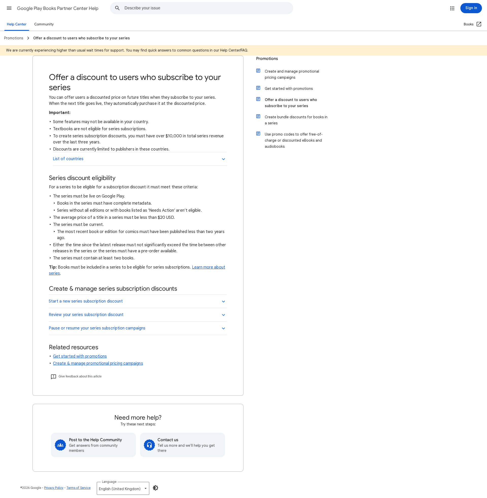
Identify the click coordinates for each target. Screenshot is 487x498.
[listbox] (123, 488)
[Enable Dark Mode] (155, 488)
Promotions (267, 58)
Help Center (17, 24)
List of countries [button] (68, 158)
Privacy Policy (53, 488)
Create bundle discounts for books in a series (296, 120)
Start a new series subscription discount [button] (86, 301)
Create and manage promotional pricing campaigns (292, 74)
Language (109, 482)
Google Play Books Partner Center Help (57, 8)
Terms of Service (78, 488)
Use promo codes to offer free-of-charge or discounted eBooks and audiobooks (294, 140)
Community (44, 24)
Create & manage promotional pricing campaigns (98, 363)
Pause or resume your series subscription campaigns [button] (97, 328)
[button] (9, 8)
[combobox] (209, 8)
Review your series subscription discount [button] (86, 314)
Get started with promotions (80, 356)
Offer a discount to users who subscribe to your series (291, 102)
